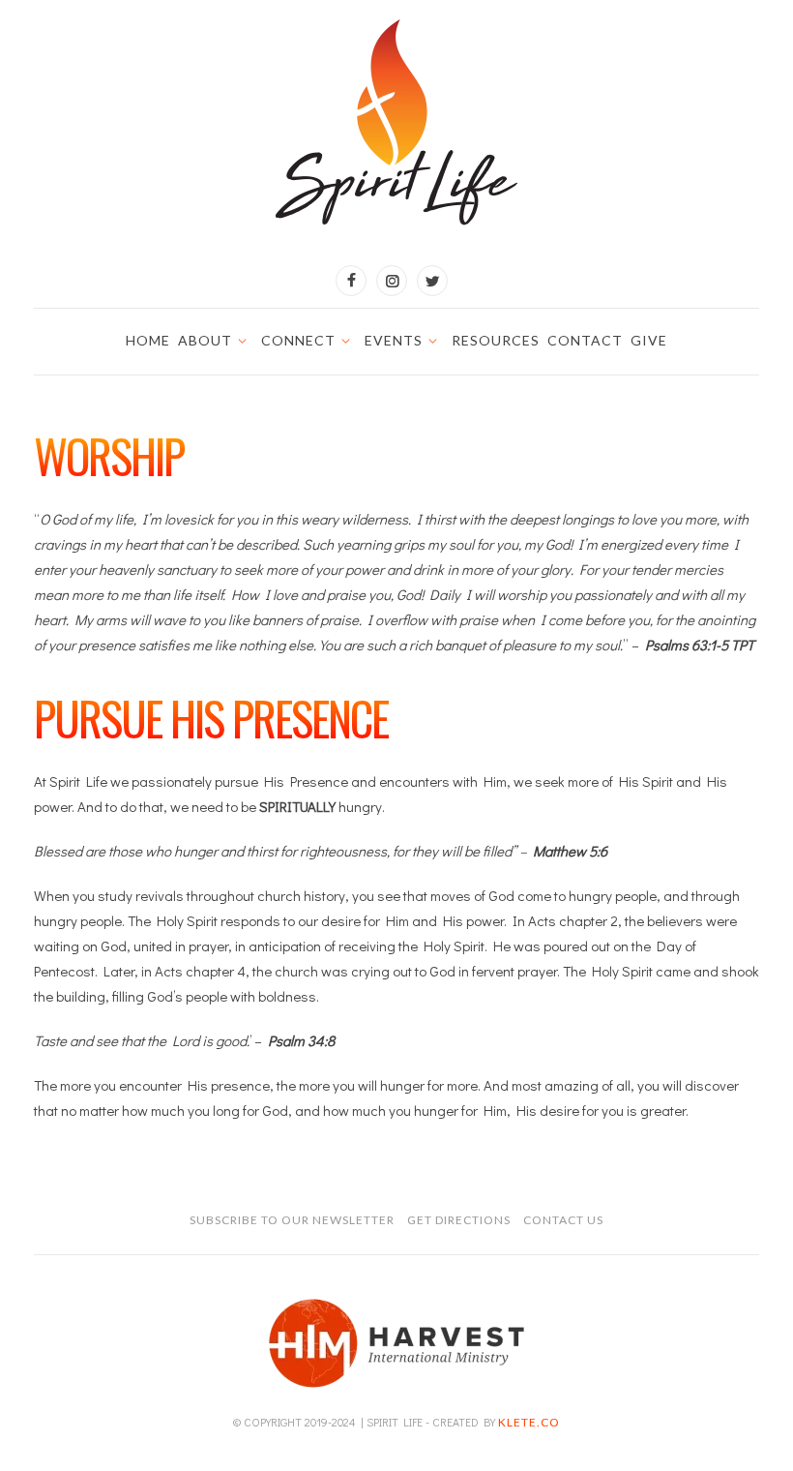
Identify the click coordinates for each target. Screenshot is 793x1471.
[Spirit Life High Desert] (396, 123)
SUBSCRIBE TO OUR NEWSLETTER (292, 1220)
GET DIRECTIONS (459, 1220)
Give (649, 340)
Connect (298, 340)
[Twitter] (432, 280)
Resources (496, 340)
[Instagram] (391, 280)
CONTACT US (563, 1220)
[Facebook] (351, 280)
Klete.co (529, 1422)
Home (148, 340)
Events (394, 340)
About (205, 340)
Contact (585, 340)
